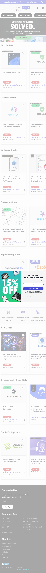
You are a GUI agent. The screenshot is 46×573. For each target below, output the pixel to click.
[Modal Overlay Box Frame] (23, 286)
